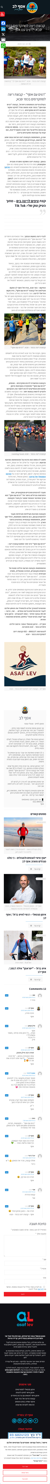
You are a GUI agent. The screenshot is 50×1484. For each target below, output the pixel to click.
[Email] (3, 40)
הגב (7, 995)
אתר (44, 1278)
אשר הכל (25, 1466)
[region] (25, 1461)
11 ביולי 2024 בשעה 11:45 (27, 1208)
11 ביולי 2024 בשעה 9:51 (28, 1192)
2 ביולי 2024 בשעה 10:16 (28, 997)
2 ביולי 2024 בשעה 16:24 (28, 1075)
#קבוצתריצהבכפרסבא (25, 224)
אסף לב (25, 718)
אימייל (43, 1268)
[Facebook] (3, 23)
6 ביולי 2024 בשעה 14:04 (27, 1174)
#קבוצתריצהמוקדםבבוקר (11, 224)
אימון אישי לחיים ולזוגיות (25, 1392)
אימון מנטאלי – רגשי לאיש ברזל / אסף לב (26, 916)
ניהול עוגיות (25, 1473)
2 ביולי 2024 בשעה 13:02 (27, 1010)
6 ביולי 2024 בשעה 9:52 (29, 1158)
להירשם (41, 1289)
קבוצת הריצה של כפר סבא (25, 1398)
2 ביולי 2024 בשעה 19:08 (27, 1050)
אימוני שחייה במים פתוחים (25, 1401)
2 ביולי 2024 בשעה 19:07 (27, 1097)
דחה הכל (25, 1479)
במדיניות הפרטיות (36, 1458)
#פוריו (41, 224)
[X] (3, 34)
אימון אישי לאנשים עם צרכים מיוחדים (25, 1395)
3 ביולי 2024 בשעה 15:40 (27, 1138)
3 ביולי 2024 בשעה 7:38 (29, 1120)
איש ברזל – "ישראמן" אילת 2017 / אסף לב (27, 970)
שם (44, 1259)
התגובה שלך (40, 1234)
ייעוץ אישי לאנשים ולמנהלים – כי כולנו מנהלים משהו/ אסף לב (26, 859)
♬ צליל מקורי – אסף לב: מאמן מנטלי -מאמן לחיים (28, 231)
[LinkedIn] (3, 29)
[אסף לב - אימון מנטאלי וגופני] (25, 7)
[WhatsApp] (3, 46)
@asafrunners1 (38, 213)
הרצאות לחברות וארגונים (25, 1404)
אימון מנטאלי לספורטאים (25, 1389)
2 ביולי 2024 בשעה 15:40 (28, 1028)
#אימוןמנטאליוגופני (37, 227)
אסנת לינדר (31, 1073)
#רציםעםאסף (35, 224)
